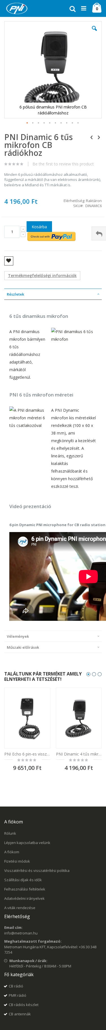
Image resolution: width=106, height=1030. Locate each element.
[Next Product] (99, 137)
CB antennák (20, 1013)
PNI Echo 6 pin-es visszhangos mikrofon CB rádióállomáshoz (27, 754)
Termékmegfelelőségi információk (42, 275)
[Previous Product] (91, 137)
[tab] (53, 294)
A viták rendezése (19, 907)
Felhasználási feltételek (24, 889)
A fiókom (11, 851)
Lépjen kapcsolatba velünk (27, 842)
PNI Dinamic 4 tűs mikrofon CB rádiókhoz (79, 754)
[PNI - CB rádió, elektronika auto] (16, 8)
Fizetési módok (17, 861)
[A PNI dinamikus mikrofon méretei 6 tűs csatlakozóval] (27, 425)
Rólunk (10, 833)
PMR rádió (17, 995)
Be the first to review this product (63, 164)
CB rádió (16, 986)
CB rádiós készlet (23, 1004)
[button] (94, 32)
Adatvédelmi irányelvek (24, 898)
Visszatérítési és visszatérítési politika (37, 870)
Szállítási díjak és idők (23, 879)
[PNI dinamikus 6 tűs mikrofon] (74, 339)
